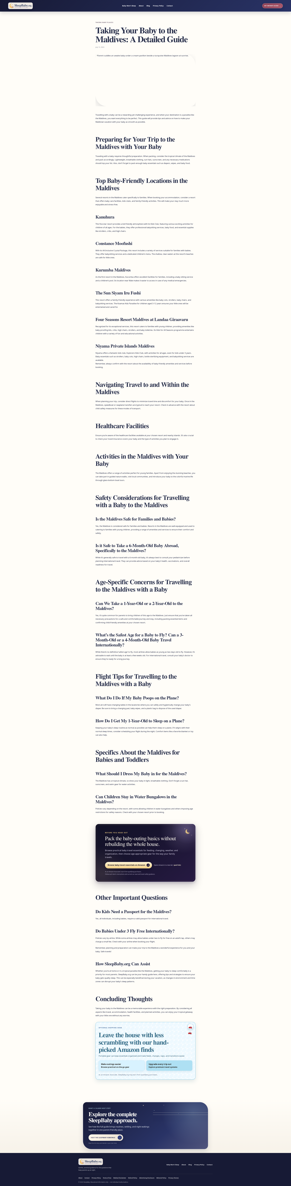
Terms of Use (107, 1178)
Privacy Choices (173, 1178)
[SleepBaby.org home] (20, 5)
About (141, 6)
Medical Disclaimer (119, 1178)
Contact (170, 6)
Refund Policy (132, 1178)
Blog (148, 6)
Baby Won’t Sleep (129, 6)
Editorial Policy (161, 1178)
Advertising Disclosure (146, 1178)
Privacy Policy (158, 6)
